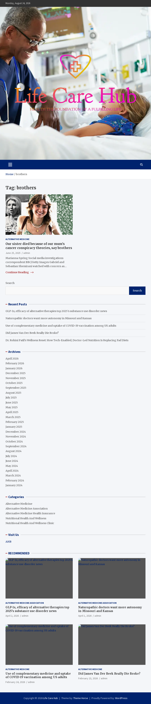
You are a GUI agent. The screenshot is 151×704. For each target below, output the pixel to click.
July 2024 (11, 456)
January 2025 (14, 426)
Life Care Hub (50, 698)
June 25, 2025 (13, 253)
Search (10, 283)
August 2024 (14, 451)
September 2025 (16, 387)
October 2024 (14, 441)
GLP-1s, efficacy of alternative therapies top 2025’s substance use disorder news (56, 311)
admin (26, 253)
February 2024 (15, 480)
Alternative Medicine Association (27, 508)
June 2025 (12, 402)
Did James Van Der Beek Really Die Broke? (32, 333)
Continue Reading (17, 272)
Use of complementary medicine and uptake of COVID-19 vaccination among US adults (61, 325)
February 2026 (15, 363)
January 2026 (14, 368)
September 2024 (16, 446)
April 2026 (12, 358)
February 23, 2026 (88, 678)
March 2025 (13, 417)
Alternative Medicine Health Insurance (30, 513)
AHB (8, 541)
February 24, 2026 (15, 682)
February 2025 (15, 422)
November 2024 (16, 436)
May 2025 (12, 407)
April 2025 (12, 412)
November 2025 (16, 378)
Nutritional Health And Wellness (26, 518)
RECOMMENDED (18, 553)
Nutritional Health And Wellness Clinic (30, 523)
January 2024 (14, 485)
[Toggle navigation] (10, 164)
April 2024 (12, 470)
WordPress (121, 698)
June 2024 (12, 461)
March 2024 (13, 475)
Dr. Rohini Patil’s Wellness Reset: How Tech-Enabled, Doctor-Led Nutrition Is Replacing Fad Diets (67, 340)
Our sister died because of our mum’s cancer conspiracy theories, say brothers (39, 246)
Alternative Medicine (17, 239)
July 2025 (11, 397)
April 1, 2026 (85, 615)
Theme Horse (80, 698)
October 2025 (14, 383)
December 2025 (16, 373)
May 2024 (12, 466)
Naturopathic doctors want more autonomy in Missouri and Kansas (49, 318)
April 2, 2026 (12, 615)
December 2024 (16, 431)
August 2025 (13, 392)
